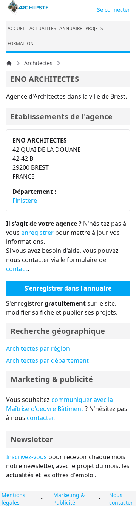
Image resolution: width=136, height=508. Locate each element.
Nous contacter (121, 498)
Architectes (38, 63)
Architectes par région (38, 348)
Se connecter (113, 9)
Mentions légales (13, 498)
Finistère (24, 200)
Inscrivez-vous (26, 457)
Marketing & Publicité (69, 498)
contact (17, 269)
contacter (40, 418)
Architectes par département (47, 360)
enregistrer (37, 232)
